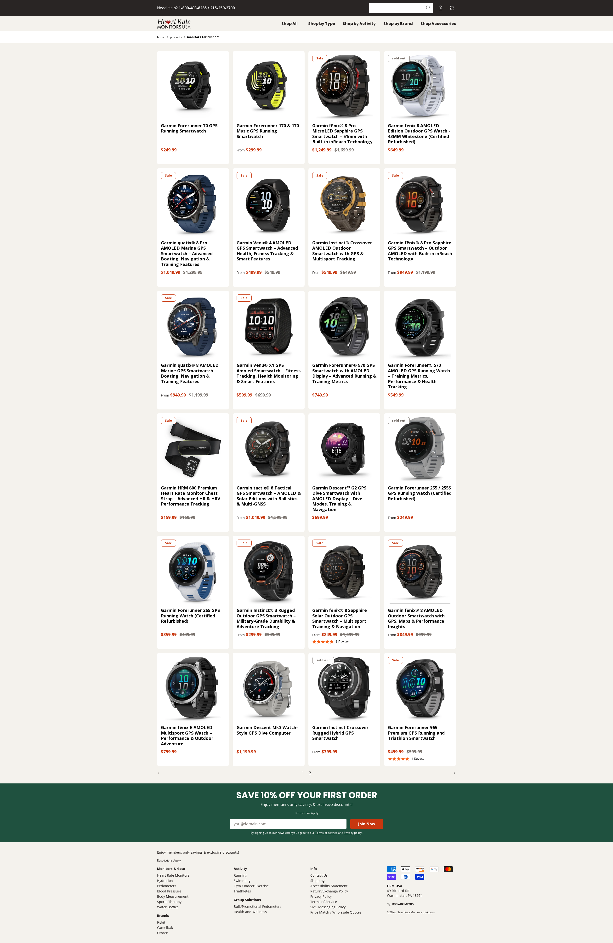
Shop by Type (321, 23)
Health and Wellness (250, 911)
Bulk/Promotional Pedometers (257, 906)
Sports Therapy (169, 901)
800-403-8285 (403, 904)
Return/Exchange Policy (329, 891)
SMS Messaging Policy (328, 907)
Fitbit (161, 922)
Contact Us (319, 875)
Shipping (317, 880)
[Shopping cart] (452, 8)
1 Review (342, 642)
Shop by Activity (359, 23)
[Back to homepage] (174, 23)
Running (240, 875)
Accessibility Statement (328, 886)
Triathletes (242, 891)
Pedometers (166, 886)
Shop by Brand (398, 23)
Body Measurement (172, 896)
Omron (162, 933)
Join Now (366, 824)
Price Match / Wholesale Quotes (335, 912)
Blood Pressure (169, 891)
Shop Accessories (438, 23)
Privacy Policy (321, 896)
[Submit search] (428, 8)
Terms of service (326, 833)
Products (176, 37)
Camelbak (165, 927)
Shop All (289, 23)
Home (161, 37)
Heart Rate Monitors (173, 875)
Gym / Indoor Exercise (251, 886)
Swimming (242, 880)
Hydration (165, 880)
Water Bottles (168, 907)
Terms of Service (323, 901)
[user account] (440, 8)
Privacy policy (353, 833)
